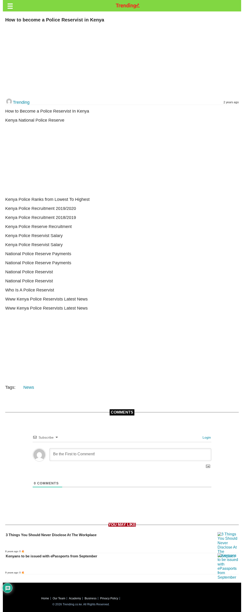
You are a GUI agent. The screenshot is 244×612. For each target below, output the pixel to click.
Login (206, 437)
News (28, 387)
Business (91, 598)
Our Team (59, 598)
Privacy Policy (109, 598)
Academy (75, 598)
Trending (21, 102)
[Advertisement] (119, 60)
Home (45, 598)
